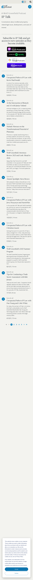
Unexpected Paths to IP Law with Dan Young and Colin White (19, 300)
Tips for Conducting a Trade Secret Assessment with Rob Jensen (17, 276)
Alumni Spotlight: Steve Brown (18, 178)
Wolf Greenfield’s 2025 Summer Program (18, 249)
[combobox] (29, 1)
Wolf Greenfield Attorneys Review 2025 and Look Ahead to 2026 (18, 154)
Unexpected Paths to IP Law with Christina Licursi (19, 225)
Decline (16, 573)
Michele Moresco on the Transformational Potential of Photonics (17, 128)
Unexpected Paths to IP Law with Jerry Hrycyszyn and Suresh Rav (19, 200)
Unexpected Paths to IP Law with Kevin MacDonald (19, 77)
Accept (16, 569)
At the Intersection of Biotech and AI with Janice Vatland (17, 103)
